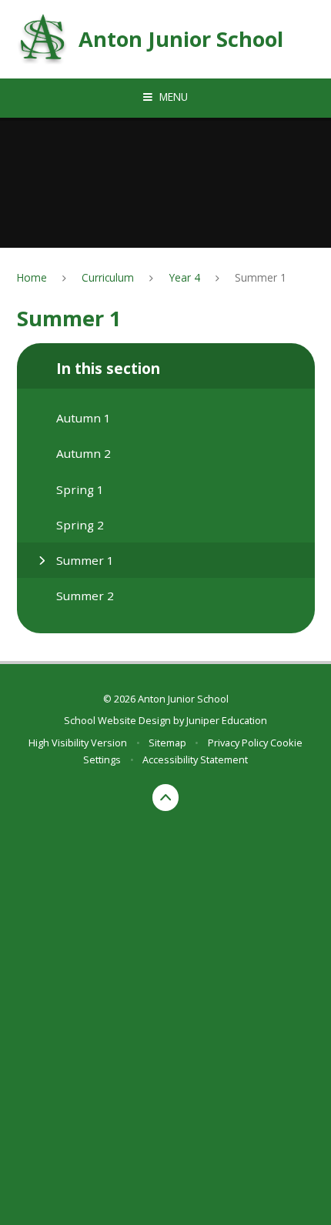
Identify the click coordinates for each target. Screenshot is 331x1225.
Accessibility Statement (195, 759)
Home (32, 277)
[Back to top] (165, 797)
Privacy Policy (238, 742)
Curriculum (108, 277)
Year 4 (184, 277)
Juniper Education (226, 720)
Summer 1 (260, 277)
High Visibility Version (77, 742)
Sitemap (167, 742)
